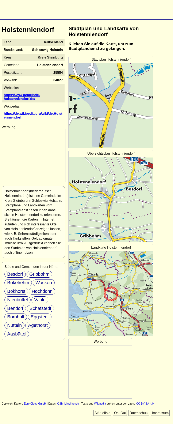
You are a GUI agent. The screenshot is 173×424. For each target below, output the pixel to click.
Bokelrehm (18, 282)
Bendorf (15, 308)
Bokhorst (16, 291)
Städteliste (102, 413)
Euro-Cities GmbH (35, 403)
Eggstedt (40, 316)
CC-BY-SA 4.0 (145, 403)
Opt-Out (120, 413)
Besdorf (15, 274)
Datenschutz (139, 413)
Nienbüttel (17, 299)
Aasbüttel (16, 334)
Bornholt (15, 316)
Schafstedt (40, 308)
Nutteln (14, 325)
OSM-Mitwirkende (68, 403)
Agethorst (38, 325)
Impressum (160, 413)
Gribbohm (39, 274)
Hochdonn (42, 291)
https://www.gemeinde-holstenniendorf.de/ (22, 97)
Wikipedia (100, 403)
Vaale (40, 299)
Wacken (43, 282)
